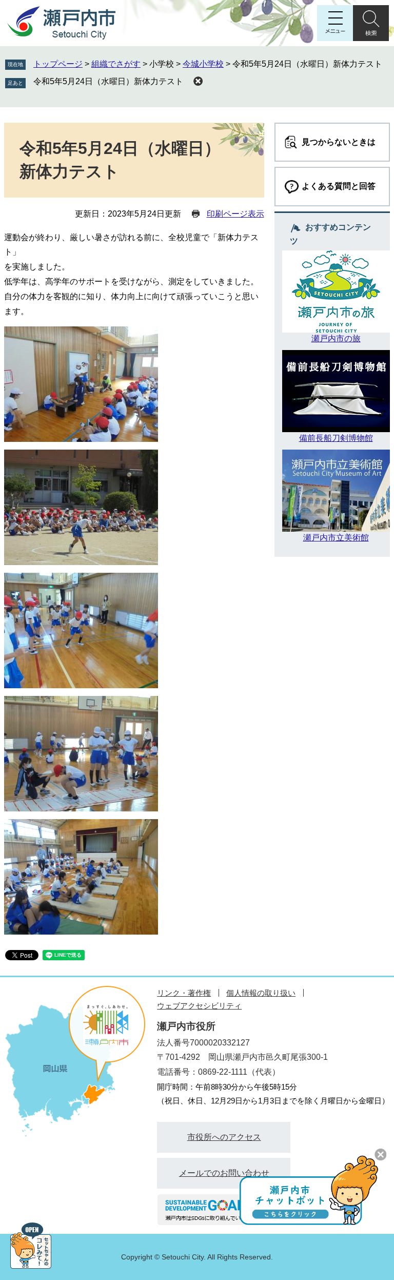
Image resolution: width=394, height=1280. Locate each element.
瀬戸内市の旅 (336, 338)
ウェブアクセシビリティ (199, 1005)
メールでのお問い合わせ (224, 1173)
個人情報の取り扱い (261, 992)
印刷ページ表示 (235, 213)
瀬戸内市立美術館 (336, 537)
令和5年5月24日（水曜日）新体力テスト (108, 81)
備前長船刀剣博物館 (336, 438)
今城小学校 (203, 64)
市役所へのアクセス (224, 1137)
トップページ (58, 64)
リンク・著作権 (184, 992)
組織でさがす (116, 64)
